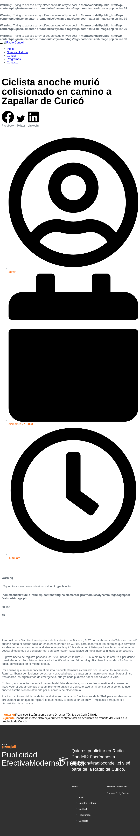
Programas (14, 59)
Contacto (12, 62)
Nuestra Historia (17, 52)
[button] (8, 119)
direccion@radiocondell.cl (96, 763)
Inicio (10, 48)
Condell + (13, 55)
